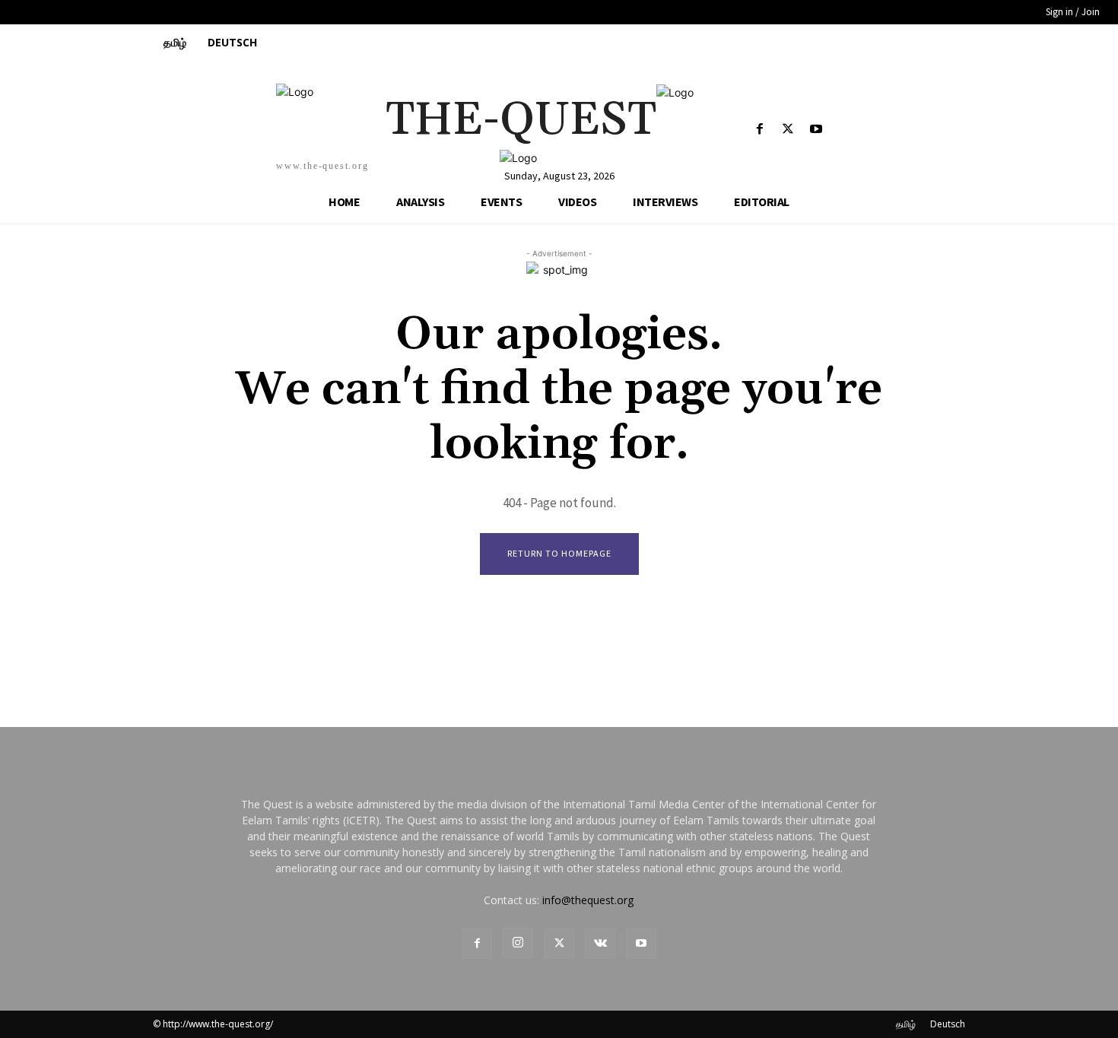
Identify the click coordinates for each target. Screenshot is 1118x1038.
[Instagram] (518, 943)
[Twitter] (788, 129)
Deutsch (947, 1023)
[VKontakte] (600, 943)
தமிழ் (906, 1023)
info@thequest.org (588, 900)
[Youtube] (816, 129)
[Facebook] (759, 129)
